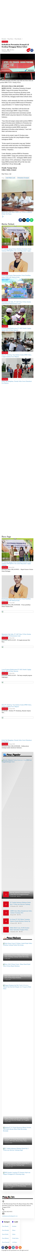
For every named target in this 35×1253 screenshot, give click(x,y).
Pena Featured (5, 1242)
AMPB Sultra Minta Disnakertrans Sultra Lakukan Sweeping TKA (21, 912)
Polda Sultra (15, 1238)
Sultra (13, 1234)
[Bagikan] (31, 50)
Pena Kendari (5, 1230)
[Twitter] (24, 220)
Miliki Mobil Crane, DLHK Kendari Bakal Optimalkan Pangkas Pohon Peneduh (19, 929)
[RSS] (20, 1247)
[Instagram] (16, 1247)
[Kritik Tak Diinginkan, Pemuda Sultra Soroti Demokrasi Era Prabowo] (17, 368)
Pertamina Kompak (23, 178)
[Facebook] (20, 220)
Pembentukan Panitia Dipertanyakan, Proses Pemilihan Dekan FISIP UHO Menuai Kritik (16, 276)
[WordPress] (13, 1247)
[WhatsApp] (31, 220)
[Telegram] (28, 220)
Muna (13, 1230)
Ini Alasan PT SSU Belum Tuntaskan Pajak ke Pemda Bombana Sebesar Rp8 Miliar (20, 920)
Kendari (14, 1226)
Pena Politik (5, 1234)
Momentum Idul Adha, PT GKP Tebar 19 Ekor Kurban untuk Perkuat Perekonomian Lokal (16, 302)
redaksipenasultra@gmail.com (9, 1216)
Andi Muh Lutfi (10, 178)
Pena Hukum (5, 1238)
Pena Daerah (5, 41)
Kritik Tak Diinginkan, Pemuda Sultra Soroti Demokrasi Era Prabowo (17, 382)
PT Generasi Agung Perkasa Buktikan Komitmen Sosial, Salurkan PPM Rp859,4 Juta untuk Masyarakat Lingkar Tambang (16, 250)
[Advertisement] (17, 19)
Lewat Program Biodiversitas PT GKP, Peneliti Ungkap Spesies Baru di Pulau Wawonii (16, 329)
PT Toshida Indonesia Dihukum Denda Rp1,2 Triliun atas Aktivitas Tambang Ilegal (20, 903)
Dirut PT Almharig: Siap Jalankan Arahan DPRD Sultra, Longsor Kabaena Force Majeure (17, 355)
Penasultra (4, 49)
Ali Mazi (14, 1242)
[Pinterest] (9, 1247)
